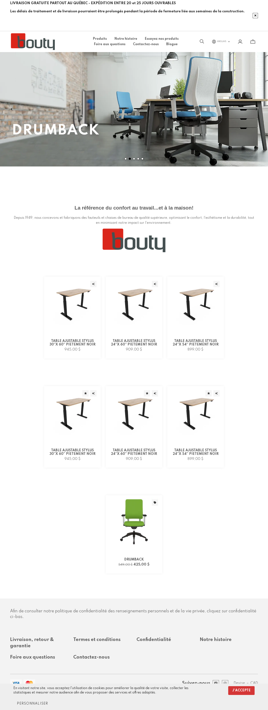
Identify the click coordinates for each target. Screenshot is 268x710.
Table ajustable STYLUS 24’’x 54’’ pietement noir (196, 342)
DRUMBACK (134, 559)
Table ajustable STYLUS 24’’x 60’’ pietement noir (134, 342)
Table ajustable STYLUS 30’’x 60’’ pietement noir (72, 342)
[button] (32, 703)
